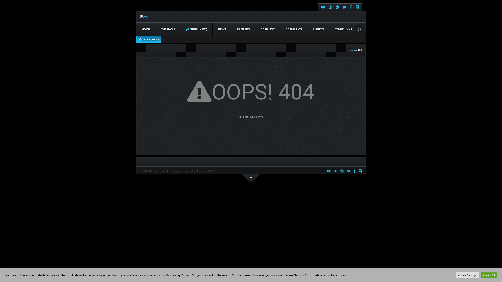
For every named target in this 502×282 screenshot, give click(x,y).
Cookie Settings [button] (467, 275)
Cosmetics (294, 29)
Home (146, 29)
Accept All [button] (489, 275)
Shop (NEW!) (198, 29)
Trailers (243, 29)
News (222, 29)
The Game (168, 29)
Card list (268, 29)
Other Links (343, 29)
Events (318, 29)
